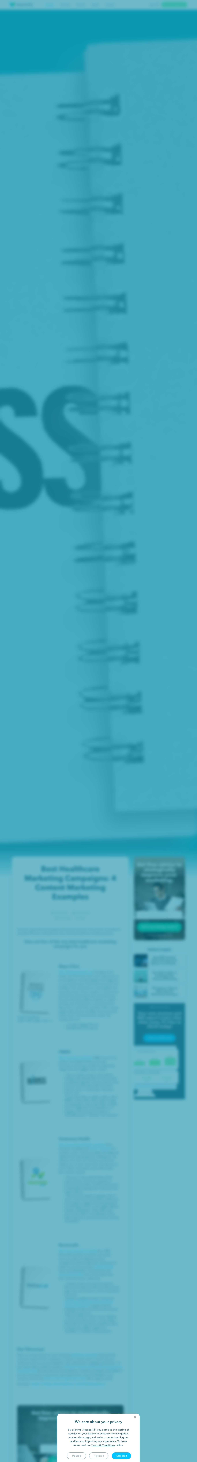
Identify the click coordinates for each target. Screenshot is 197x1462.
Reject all (99, 1455)
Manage (76, 1455)
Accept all (121, 1455)
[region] (98, 1438)
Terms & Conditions (103, 1445)
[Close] (135, 1417)
